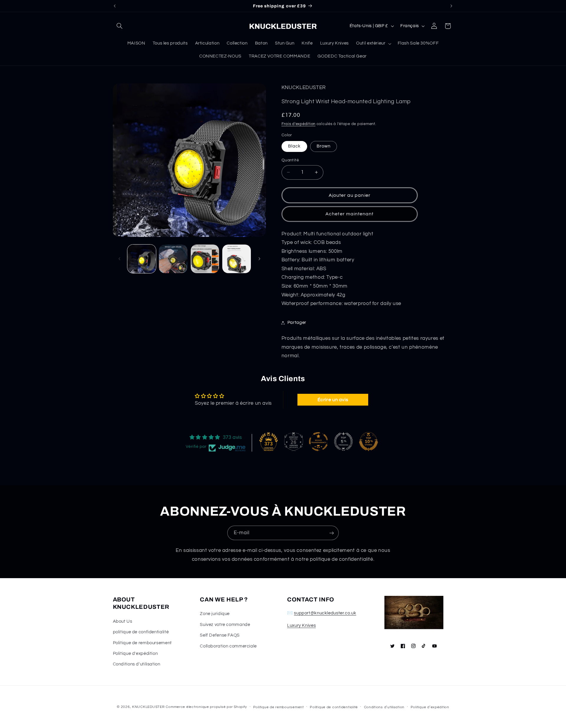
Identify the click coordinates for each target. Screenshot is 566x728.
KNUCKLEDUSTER (148, 707)
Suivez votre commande (225, 624)
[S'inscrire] (331, 533)
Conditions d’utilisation (384, 707)
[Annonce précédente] (114, 6)
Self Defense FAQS (220, 635)
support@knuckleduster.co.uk (325, 613)
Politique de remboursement (142, 643)
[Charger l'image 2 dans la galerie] (173, 259)
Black (294, 146)
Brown (323, 146)
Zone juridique (215, 613)
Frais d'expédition (298, 124)
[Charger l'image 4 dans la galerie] (236, 259)
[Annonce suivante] (451, 6)
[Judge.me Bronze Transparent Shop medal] (318, 441)
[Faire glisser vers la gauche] (119, 258)
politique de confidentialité (141, 632)
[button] (119, 26)
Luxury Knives (301, 625)
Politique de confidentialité (334, 707)
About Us (122, 621)
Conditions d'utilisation (136, 664)
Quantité (290, 160)
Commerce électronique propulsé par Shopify (206, 707)
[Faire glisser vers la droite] (259, 258)
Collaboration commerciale (228, 646)
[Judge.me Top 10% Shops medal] (368, 441)
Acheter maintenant (349, 213)
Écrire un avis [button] (332, 399)
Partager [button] (296, 322)
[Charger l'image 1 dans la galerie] (141, 259)
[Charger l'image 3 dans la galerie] (205, 259)
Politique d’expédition (430, 707)
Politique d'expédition (135, 653)
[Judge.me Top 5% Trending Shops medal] (343, 441)
